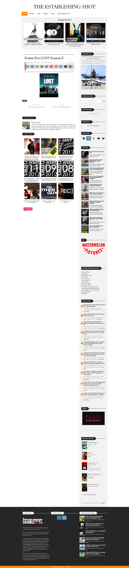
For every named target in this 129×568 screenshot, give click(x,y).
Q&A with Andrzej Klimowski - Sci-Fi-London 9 (31, 201)
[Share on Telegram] (61, 66)
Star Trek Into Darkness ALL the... (97, 152)
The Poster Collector (86, 285)
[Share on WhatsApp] (37, 66)
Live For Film (84, 282)
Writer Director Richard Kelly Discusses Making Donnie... (97, 168)
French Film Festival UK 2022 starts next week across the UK (94, 314)
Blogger (103, 503)
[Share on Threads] (65, 66)
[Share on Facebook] (32, 66)
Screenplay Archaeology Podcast (89, 287)
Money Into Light (85, 283)
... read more (99, 319)
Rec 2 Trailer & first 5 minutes (65, 201)
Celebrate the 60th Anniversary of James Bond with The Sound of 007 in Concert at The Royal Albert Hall (94, 354)
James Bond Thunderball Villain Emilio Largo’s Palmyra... (96, 161)
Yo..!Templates (67, 567)
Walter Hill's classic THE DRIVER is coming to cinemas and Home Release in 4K (94, 323)
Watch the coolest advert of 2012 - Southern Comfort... (97, 193)
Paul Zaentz (84, 293)
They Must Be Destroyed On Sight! (90, 290)
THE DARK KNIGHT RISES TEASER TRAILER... (97, 210)
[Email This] (51, 66)
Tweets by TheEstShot (93, 125)
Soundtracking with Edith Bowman (90, 288)
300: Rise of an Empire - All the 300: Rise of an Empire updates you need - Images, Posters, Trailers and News (31, 158)
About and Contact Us (64, 13)
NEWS (38, 13)
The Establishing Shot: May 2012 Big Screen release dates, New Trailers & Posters (65, 158)
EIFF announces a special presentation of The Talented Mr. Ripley (94, 305)
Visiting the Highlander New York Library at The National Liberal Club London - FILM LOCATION (94, 343)
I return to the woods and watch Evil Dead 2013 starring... (97, 202)
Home (24, 13)
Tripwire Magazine (86, 291)
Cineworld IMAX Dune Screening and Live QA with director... (95, 553)
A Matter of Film (85, 272)
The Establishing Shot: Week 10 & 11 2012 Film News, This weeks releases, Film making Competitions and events (31, 181)
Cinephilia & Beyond (86, 275)
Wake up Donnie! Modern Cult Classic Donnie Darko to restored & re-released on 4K (54, 44)
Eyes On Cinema (85, 278)
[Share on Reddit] (56, 66)
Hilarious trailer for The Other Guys (48, 201)
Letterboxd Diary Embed (89, 494)
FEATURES (31, 13)
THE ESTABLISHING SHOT (64, 7)
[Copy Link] (70, 66)
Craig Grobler (36, 122)
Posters (24, 100)
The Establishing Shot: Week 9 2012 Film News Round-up (48, 179)
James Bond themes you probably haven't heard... (95, 531)
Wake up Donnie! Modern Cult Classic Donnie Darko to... (96, 219)
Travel (53, 13)
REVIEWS (45, 13)
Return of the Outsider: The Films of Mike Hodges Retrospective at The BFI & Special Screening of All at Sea (94, 384)
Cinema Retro (84, 273)
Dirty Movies (84, 277)
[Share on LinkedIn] (46, 66)
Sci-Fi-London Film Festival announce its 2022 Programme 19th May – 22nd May (94, 394)
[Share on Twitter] (27, 66)
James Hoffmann (85, 280)
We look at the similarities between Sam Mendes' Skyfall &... (97, 177)
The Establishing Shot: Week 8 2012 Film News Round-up (65, 179)
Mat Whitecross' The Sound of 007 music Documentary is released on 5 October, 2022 (94, 332)
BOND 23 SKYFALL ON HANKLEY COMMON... (96, 185)
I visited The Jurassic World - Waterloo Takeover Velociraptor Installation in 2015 (94, 362)
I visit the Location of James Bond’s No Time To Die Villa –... (96, 545)
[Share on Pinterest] (42, 66)
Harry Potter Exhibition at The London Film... (96, 226)
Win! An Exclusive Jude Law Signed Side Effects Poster (48, 157)
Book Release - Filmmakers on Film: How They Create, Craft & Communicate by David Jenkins (94, 373)
